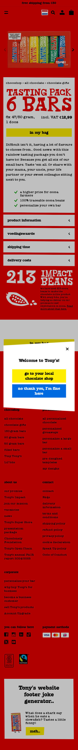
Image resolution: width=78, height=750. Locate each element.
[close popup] (67, 349)
